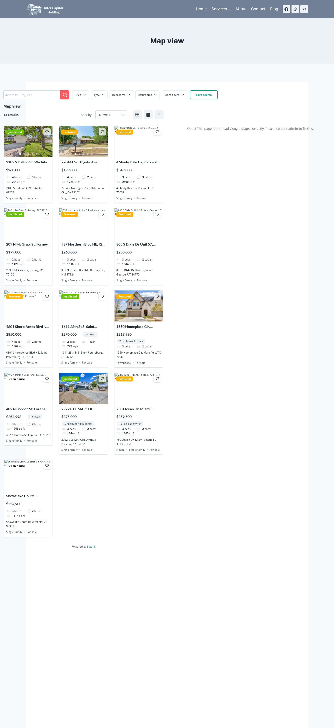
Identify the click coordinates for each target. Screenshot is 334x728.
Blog (274, 9)
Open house (16, 379)
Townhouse (123, 363)
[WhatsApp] (295, 9)
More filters (172, 95)
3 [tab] (28, 154)
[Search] (64, 94)
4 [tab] (32, 154)
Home (201, 9)
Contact (258, 9)
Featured (69, 132)
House (120, 450)
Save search (204, 95)
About (241, 9)
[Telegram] (304, 9)
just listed (15, 132)
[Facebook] (286, 9)
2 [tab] (24, 154)
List (148, 114)
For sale (32, 198)
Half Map (159, 114)
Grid (137, 114)
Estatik (91, 546)
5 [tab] (36, 154)
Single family (14, 198)
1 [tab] (20, 154)
